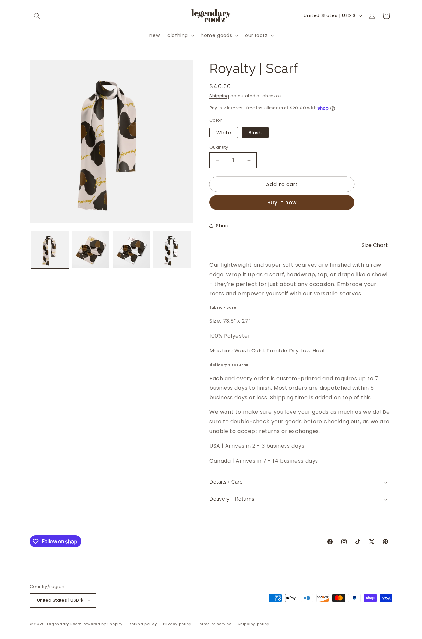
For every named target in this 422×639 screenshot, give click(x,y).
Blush (255, 132)
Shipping (219, 96)
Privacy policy (177, 623)
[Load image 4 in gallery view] (172, 249)
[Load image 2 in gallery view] (90, 249)
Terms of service (214, 623)
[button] (37, 16)
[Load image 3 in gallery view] (131, 249)
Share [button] (223, 225)
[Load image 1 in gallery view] (50, 249)
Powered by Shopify (103, 623)
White (223, 132)
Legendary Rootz (64, 623)
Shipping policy (253, 623)
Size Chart (375, 245)
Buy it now (282, 202)
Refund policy (143, 623)
